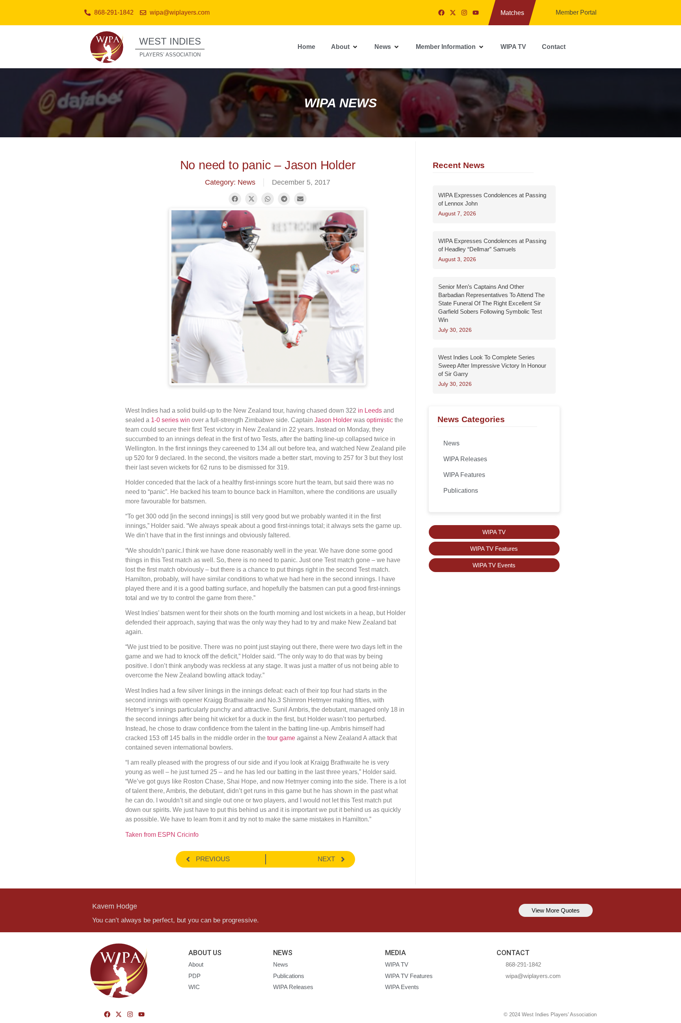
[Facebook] (441, 12)
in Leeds (370, 410)
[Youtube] (475, 12)
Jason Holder (333, 420)
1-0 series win (170, 420)
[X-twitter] (453, 12)
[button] (345, 47)
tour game (281, 738)
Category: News (230, 182)
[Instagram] (464, 12)
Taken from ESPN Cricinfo (162, 834)
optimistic (380, 420)
